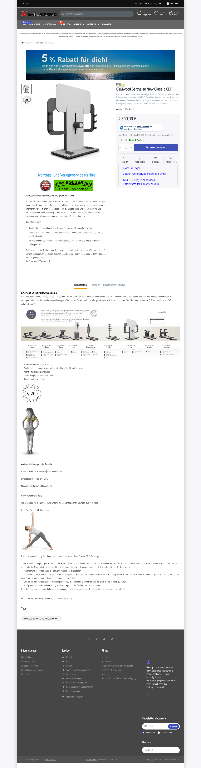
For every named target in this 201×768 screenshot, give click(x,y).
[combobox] (25, 4)
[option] (26, 89)
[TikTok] (104, 639)
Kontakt (138, 3)
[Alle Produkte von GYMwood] (120, 84)
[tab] (80, 285)
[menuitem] (24, 24)
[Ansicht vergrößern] (73, 122)
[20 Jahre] (100, 64)
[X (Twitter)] (96, 639)
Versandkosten (167, 135)
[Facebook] (89, 639)
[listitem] (73, 122)
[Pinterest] (112, 639)
